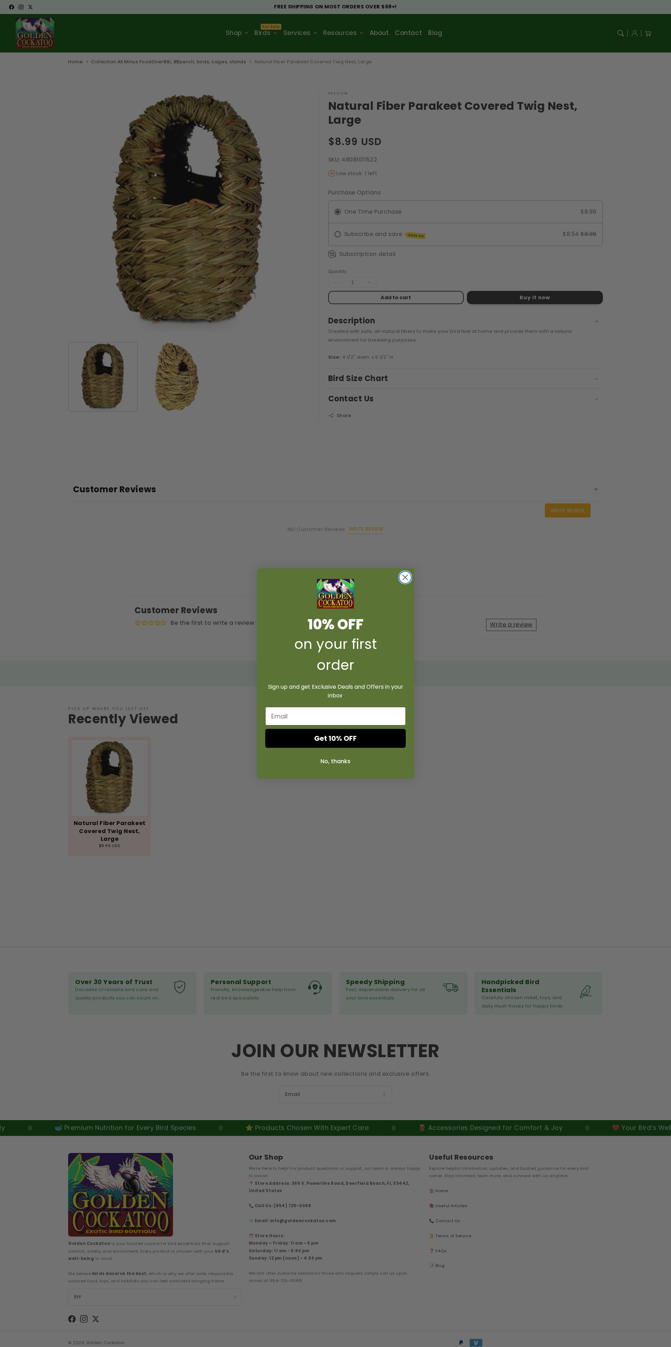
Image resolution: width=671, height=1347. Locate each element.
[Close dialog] (405, 577)
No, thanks (335, 761)
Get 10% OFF (335, 738)
